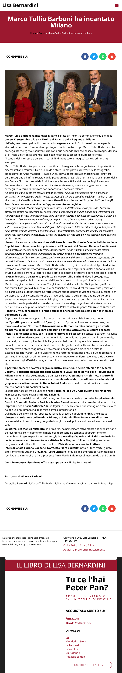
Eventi (42, 33)
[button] (117, 5)
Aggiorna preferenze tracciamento (84, 549)
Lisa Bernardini (20, 5)
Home (33, 33)
